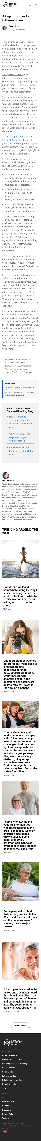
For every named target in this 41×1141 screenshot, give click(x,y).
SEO (4, 1088)
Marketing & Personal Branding (14, 1064)
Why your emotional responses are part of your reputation (19, 437)
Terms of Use (7, 1118)
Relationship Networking (12, 1080)
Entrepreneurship (9, 1076)
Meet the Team (8, 1102)
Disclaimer (6, 1110)
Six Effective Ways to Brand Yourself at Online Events (21, 451)
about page (28, 372)
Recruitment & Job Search (12, 1059)
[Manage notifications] (5, 1131)
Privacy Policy (8, 1114)
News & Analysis (9, 1084)
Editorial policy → (20, 395)
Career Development (10, 1055)
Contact (5, 1106)
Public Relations (8, 1068)
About (4, 1098)
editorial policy (11, 372)
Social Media (7, 1072)
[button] (20, 1026)
